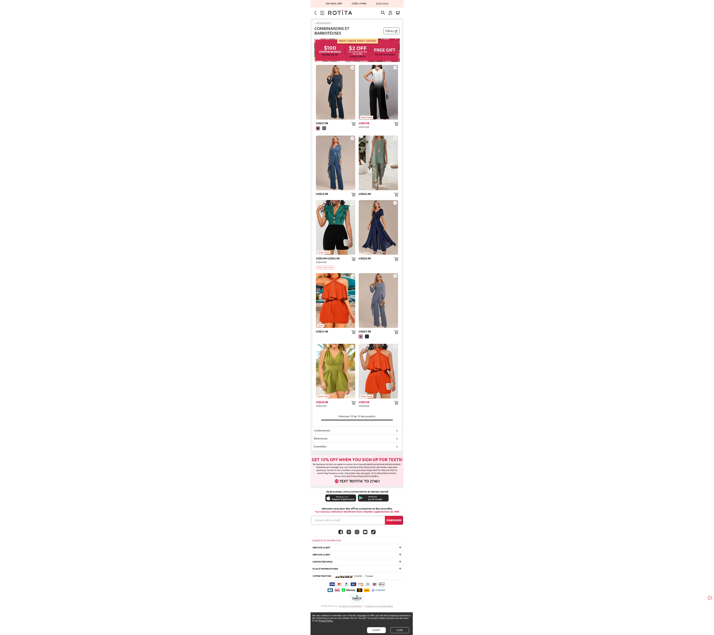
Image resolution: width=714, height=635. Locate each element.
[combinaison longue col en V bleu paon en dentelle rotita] (335, 163)
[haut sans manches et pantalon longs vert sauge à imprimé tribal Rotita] (378, 163)
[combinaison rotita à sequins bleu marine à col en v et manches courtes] (378, 227)
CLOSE (400, 630)
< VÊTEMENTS (322, 23)
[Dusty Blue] (324, 128)
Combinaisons (322, 430)
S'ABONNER (394, 520)
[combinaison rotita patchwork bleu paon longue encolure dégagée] (335, 92)
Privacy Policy (326, 620)
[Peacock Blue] (318, 128)
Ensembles (320, 446)
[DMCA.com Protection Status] (357, 598)
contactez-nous (322, 561)
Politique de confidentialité (379, 606)
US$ (356, 576)
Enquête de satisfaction (327, 540)
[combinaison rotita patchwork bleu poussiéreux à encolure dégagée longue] (378, 300)
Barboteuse (320, 438)
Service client (321, 547)
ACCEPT (376, 630)
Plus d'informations (325, 569)
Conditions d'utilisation (350, 606)
